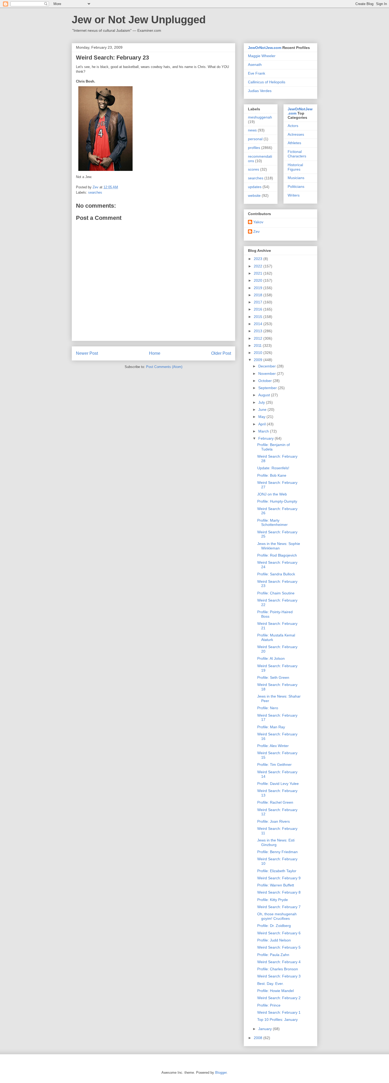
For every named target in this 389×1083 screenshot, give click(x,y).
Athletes (294, 143)
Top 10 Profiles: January (277, 1019)
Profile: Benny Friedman (277, 852)
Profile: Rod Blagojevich (277, 555)
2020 (258, 280)
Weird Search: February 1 (279, 1012)
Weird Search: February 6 (279, 933)
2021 (258, 273)
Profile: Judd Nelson (274, 940)
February (266, 438)
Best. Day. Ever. (270, 983)
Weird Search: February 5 (279, 947)
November (267, 373)
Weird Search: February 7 (279, 907)
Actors (293, 126)
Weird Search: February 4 (279, 962)
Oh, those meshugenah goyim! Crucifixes (277, 916)
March (264, 431)
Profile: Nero (267, 708)
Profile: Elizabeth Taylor (276, 871)
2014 (258, 324)
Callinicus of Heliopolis (266, 82)
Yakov (258, 222)
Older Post (221, 353)
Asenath (255, 64)
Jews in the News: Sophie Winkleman (278, 546)
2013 (258, 331)
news (252, 130)
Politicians (296, 186)
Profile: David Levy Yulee (278, 783)
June (263, 409)
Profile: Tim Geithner (274, 764)
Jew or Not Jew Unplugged (139, 19)
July (262, 402)
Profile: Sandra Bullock (276, 574)
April (262, 424)
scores (253, 169)
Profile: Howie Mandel (275, 991)
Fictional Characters (297, 153)
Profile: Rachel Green (275, 802)
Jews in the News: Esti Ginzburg (276, 842)
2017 (258, 302)
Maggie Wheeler (261, 56)
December (267, 366)
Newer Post (87, 353)
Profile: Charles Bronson (277, 969)
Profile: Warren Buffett (275, 885)
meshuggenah (260, 117)
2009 (258, 360)
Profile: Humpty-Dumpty (277, 501)
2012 (258, 338)
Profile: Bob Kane (271, 475)
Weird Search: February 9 (279, 878)
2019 (258, 288)
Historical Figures (295, 167)
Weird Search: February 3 (279, 976)
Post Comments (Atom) (164, 367)
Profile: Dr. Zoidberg (274, 925)
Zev (256, 231)
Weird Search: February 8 (279, 892)
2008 (258, 1038)
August (264, 395)
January (265, 1029)
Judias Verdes (260, 91)
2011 (258, 345)
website (254, 195)
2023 (258, 259)
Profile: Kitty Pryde (272, 900)
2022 (258, 266)
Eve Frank (256, 73)
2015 (258, 317)
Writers (294, 195)
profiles (254, 147)
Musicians (296, 178)
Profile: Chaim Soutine (276, 593)
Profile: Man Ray (271, 727)
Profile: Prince (269, 1005)
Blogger (221, 1073)
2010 (258, 353)
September (268, 388)
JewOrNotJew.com (264, 47)
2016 (258, 309)
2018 (258, 295)
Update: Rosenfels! (273, 468)
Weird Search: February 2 (279, 998)
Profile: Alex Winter (273, 746)
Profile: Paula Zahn (273, 955)
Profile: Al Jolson (271, 658)
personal (255, 139)
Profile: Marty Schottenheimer (272, 522)
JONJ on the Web (272, 494)
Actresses (296, 134)
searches (95, 192)
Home (154, 353)
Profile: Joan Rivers (273, 821)
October (265, 381)
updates (254, 187)
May (262, 417)
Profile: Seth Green (273, 677)
